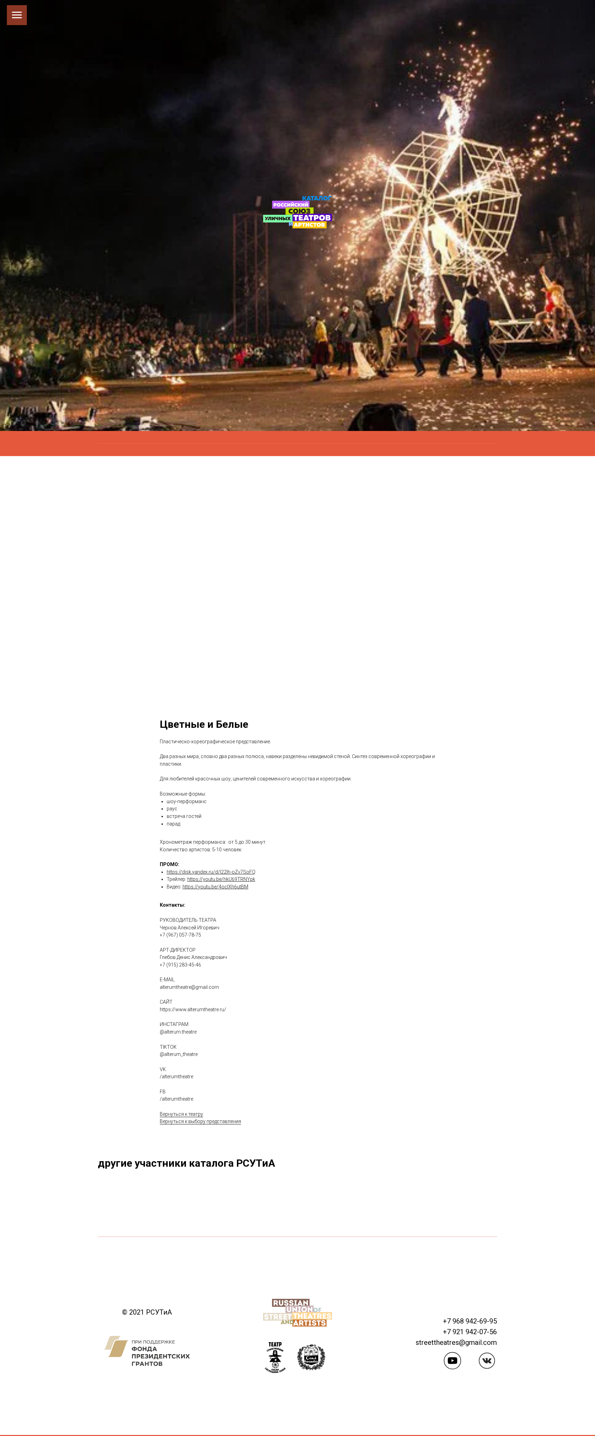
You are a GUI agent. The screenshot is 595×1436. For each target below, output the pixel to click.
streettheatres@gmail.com (456, 1342)
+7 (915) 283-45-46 (180, 965)
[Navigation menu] (17, 15)
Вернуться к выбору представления (200, 1121)
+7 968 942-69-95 (470, 1321)
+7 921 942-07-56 (470, 1332)
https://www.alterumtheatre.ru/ (193, 1009)
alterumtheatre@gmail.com (189, 987)
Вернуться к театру (181, 1114)
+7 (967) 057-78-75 (180, 935)
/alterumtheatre (176, 1076)
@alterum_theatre (179, 1054)
